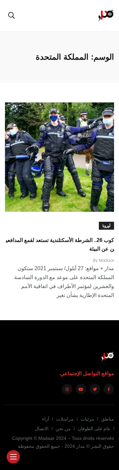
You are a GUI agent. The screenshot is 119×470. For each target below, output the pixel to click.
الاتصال (42, 428)
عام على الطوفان (94, 428)
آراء (45, 419)
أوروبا (106, 226)
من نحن (63, 428)
